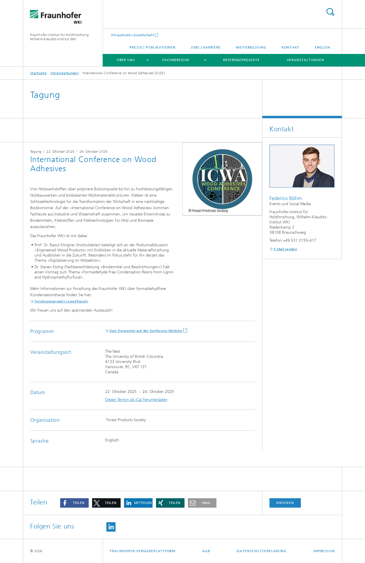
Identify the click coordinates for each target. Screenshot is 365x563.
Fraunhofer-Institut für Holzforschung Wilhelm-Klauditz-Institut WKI (59, 37)
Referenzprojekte (241, 60)
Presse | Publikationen (152, 47)
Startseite (38, 73)
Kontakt (290, 47)
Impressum (324, 551)
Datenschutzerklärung (262, 551)
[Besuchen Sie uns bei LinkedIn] (110, 527)
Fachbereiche (176, 60)
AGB (206, 551)
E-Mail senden (285, 249)
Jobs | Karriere (206, 47)
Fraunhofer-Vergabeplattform (142, 551)
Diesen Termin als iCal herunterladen (136, 399)
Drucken (285, 503)
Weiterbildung (251, 47)
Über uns (126, 60)
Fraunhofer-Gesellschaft (133, 35)
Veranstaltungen (306, 60)
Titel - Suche (330, 12)
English (322, 47)
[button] (74, 503)
